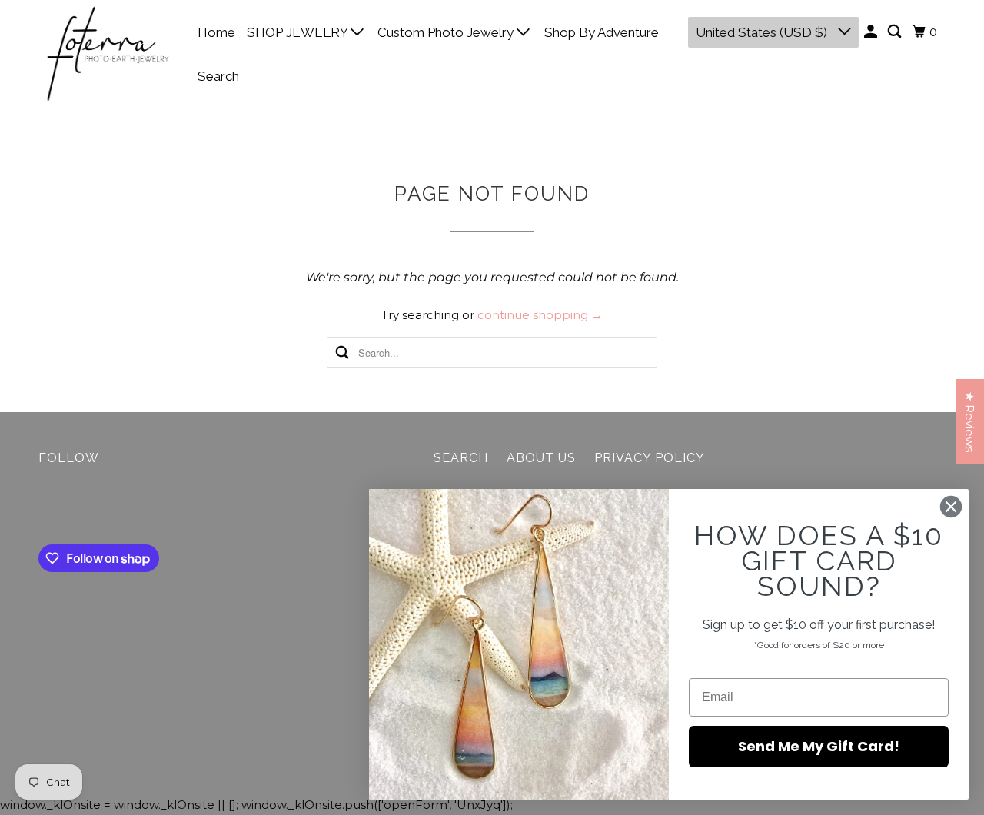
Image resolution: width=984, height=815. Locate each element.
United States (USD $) (763, 32)
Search (218, 76)
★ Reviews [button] (969, 421)
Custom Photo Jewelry (447, 32)
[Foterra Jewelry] (107, 54)
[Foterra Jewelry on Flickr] (42, 508)
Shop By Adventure (601, 32)
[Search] (895, 32)
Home (216, 32)
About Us (541, 458)
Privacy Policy (649, 458)
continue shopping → (540, 315)
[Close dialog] (950, 506)
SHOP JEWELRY (299, 32)
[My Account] (872, 32)
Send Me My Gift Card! (818, 746)
